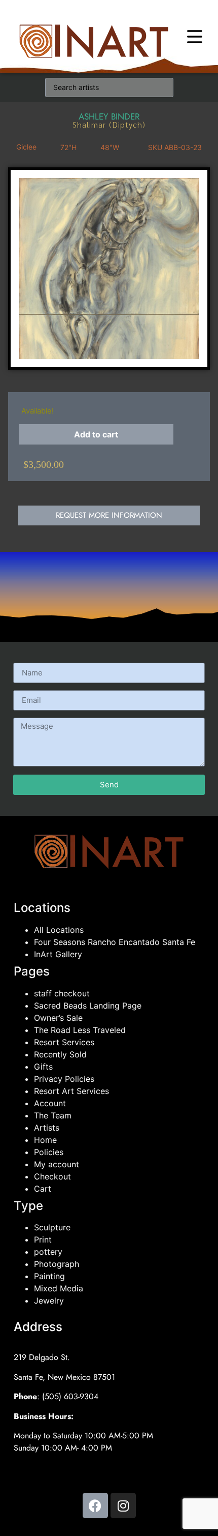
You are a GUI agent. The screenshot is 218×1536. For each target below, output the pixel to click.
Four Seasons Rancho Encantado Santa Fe (114, 942)
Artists (46, 1128)
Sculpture (52, 1227)
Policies (48, 1152)
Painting (49, 1276)
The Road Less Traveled (80, 1030)
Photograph (56, 1264)
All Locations (59, 930)
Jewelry (49, 1300)
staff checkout (62, 993)
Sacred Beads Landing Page (87, 1005)
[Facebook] (95, 1505)
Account (50, 1103)
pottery (48, 1252)
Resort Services (64, 1042)
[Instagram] (123, 1505)
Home (45, 1140)
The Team (52, 1115)
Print (43, 1239)
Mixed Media (58, 1288)
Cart (42, 1189)
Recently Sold (60, 1054)
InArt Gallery (58, 954)
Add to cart (96, 434)
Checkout (52, 1176)
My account (56, 1164)
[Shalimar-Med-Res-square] (109, 268)
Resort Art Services (71, 1091)
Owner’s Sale (58, 1018)
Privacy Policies (64, 1079)
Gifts (43, 1066)
